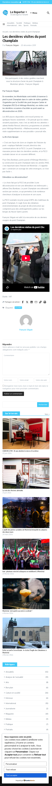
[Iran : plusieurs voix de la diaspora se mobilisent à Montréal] (26, 554)
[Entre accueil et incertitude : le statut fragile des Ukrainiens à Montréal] (26, 633)
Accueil (5, 32)
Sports (26, 25)
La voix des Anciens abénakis (13, 490)
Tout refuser (11, 770)
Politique (27, 23)
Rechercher (43, 405)
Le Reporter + (18, 12)
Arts (20, 25)
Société (19, 23)
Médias (35, 23)
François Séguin (12, 45)
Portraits (33, 25)
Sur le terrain (11, 413)
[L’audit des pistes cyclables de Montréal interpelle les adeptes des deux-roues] (26, 512)
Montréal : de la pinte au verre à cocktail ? (17, 611)
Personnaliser (11, 764)
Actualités (10, 23)
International (12, 25)
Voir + (47, 414)
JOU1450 (18, 308)
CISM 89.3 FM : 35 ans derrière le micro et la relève (20, 451)
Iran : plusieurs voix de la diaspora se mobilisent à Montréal (23, 571)
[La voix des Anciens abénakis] (26, 473)
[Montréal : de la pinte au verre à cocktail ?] (26, 593)
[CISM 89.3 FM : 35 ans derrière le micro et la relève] (26, 433)
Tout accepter (11, 775)
